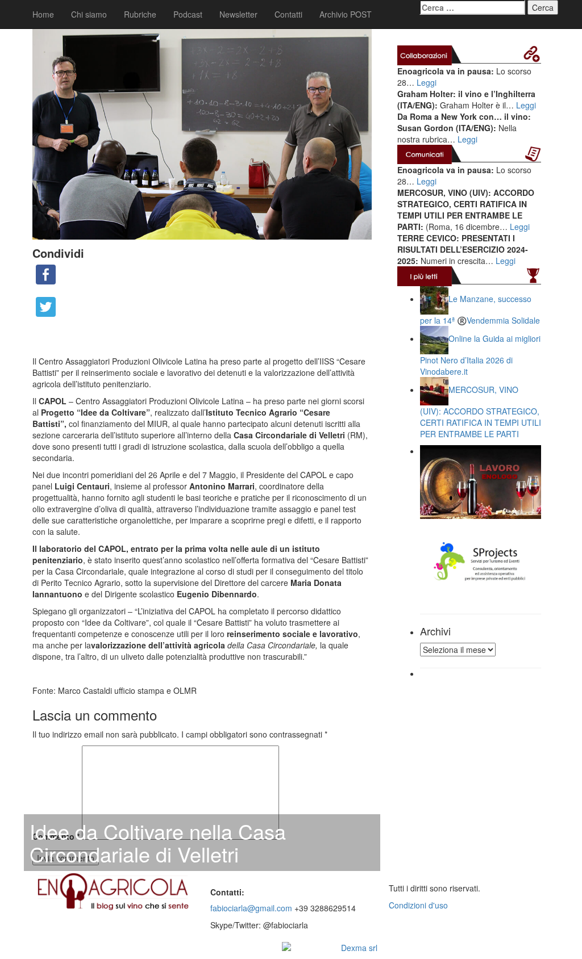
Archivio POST (345, 14)
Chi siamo (89, 14)
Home (43, 14)
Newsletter (238, 14)
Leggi (426, 82)
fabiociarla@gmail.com (251, 908)
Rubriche (140, 14)
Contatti (288, 14)
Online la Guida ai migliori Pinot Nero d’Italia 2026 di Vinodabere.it (480, 354)
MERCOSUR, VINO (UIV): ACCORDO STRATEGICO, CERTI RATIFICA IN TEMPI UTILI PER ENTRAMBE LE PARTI (480, 411)
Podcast (187, 14)
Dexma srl (359, 947)
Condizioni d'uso (418, 905)
